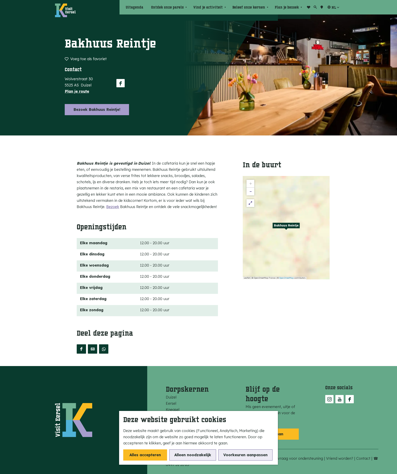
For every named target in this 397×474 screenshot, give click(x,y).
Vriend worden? (340, 458)
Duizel (171, 397)
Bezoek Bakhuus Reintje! (96, 109)
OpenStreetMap (286, 278)
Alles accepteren (145, 454)
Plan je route (77, 91)
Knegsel (172, 409)
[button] (286, 227)
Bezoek (112, 206)
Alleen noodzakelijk (192, 454)
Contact (363, 458)
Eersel (171, 403)
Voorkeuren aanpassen (245, 454)
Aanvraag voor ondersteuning (297, 458)
